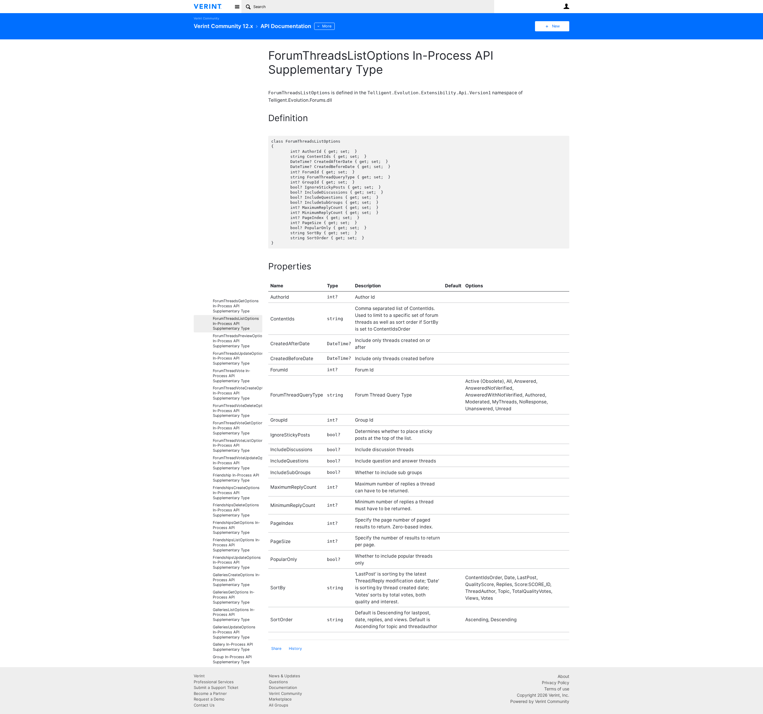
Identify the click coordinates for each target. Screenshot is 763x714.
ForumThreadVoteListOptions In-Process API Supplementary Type (237, 445)
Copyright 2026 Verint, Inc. (543, 695)
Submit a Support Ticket (216, 687)
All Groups (278, 705)
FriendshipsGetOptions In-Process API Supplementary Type (236, 527)
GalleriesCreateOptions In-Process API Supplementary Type (236, 580)
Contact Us (204, 705)
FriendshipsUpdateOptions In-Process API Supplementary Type (237, 562)
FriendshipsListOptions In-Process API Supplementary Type (236, 545)
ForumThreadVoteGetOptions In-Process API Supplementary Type (237, 428)
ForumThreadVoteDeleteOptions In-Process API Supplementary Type (237, 410)
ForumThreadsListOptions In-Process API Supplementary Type (236, 323)
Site (236, 6)
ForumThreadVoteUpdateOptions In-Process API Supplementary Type (237, 463)
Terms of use (556, 688)
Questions (278, 681)
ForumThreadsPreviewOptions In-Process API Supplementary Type (237, 341)
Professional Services (214, 681)
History (295, 648)
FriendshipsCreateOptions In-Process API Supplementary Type (236, 492)
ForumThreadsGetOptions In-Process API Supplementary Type (236, 306)
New (556, 26)
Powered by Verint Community (539, 701)
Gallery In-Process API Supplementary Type (233, 647)
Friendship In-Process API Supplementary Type (236, 477)
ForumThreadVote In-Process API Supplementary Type (231, 375)
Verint (199, 675)
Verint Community (206, 18)
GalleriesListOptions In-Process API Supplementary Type (234, 614)
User (566, 6)
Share (276, 648)
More (326, 26)
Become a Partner (210, 693)
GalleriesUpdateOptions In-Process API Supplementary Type (234, 632)
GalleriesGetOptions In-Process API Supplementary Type (234, 597)
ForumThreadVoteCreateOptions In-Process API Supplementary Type (237, 393)
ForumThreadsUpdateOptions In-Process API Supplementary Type (237, 358)
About (563, 676)
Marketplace (280, 699)
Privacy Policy (555, 682)
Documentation (283, 687)
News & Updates (284, 675)
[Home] (212, 6)
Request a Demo (209, 699)
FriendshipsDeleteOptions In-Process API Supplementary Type (236, 510)
